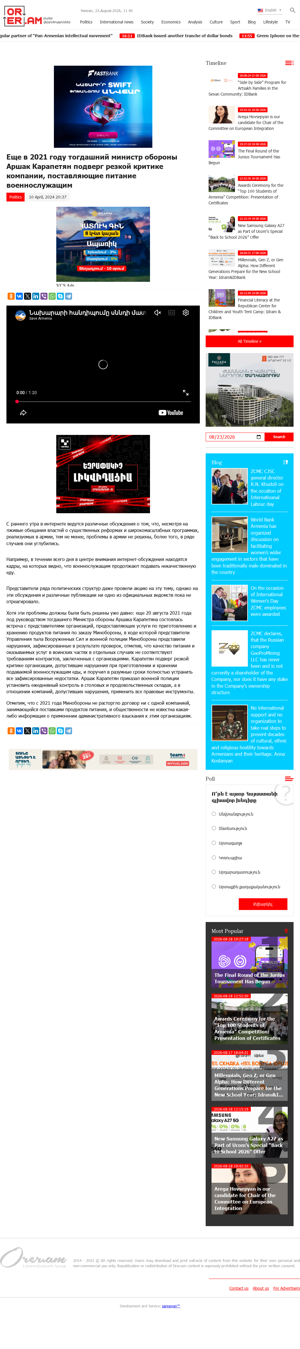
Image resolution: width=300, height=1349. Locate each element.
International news (116, 21)
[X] (27, 296)
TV (287, 21)
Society (147, 21)
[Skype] (60, 296)
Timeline (216, 63)
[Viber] (43, 296)
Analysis (195, 21)
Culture (216, 21)
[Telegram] (68, 296)
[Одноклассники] (11, 296)
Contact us (238, 1288)
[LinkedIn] (35, 296)
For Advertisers (286, 1288)
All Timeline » (250, 341)
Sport (235, 21)
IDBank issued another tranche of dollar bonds (131, 35)
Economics (170, 21)
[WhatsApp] (52, 296)
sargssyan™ (171, 1306)
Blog (252, 21)
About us (261, 1288)
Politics (86, 21)
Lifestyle (270, 21)
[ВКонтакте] (19, 296)
